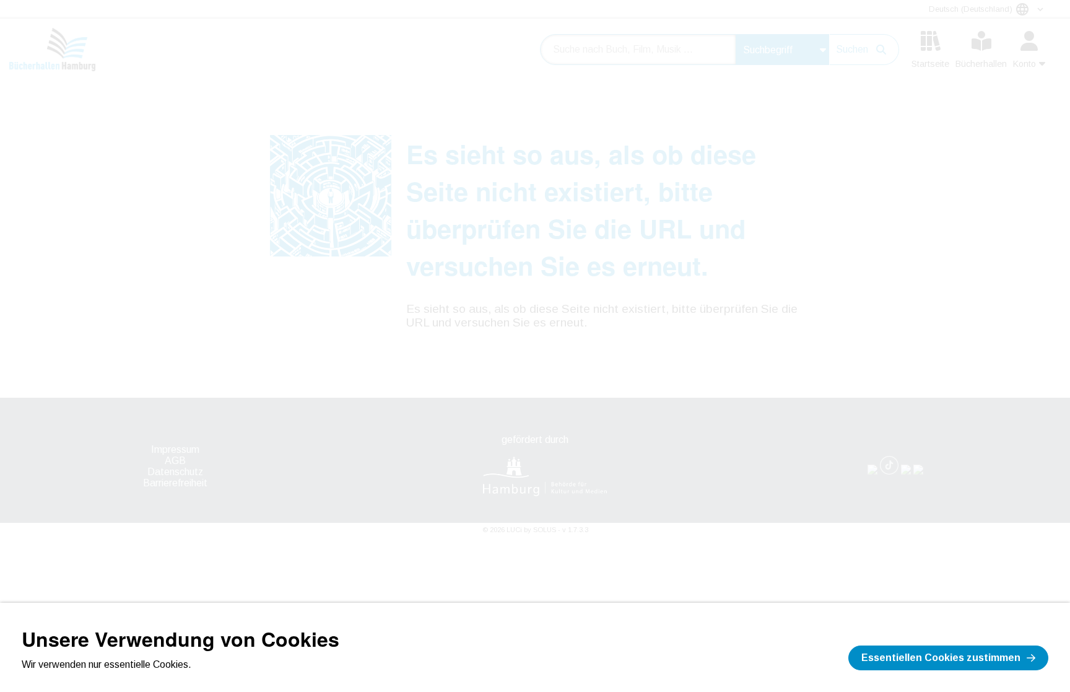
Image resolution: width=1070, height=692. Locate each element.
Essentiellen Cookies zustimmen (940, 657)
